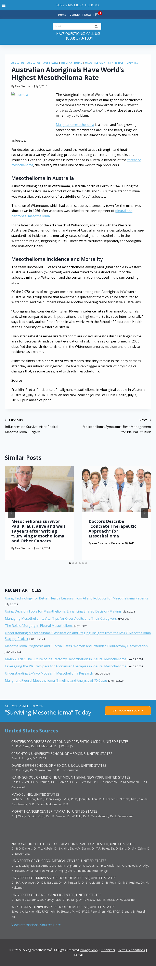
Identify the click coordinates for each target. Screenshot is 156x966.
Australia (50, 62)
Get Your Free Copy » (128, 710)
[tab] (70, 563)
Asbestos (17, 62)
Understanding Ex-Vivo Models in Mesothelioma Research (49, 673)
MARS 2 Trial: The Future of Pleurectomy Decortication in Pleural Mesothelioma (65, 659)
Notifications (104, 12)
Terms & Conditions (131, 950)
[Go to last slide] (11, 513)
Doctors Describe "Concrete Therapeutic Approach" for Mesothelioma (112, 528)
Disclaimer (108, 950)
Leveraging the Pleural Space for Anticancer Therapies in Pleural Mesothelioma (65, 666)
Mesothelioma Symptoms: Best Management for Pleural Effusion (117, 426)
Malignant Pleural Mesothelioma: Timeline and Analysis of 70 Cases (56, 680)
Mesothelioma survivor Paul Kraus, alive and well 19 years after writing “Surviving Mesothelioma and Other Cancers (38, 531)
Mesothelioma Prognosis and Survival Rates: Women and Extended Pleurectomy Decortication (76, 646)
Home (62, 15)
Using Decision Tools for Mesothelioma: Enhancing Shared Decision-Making (63, 611)
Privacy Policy (89, 950)
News (87, 15)
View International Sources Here (36, 925)
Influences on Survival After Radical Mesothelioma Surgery (31, 426)
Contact (75, 15)
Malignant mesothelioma (75, 124)
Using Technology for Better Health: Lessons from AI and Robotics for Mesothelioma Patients (76, 598)
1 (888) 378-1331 (78, 38)
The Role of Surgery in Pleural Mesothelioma (39, 625)
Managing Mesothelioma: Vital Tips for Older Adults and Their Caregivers (61, 618)
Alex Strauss (22, 86)
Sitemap (78, 955)
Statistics (116, 62)
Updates (132, 62)
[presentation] (39, 489)
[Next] (144, 513)
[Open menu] (4, 5)
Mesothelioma (78, 5)
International (71, 62)
